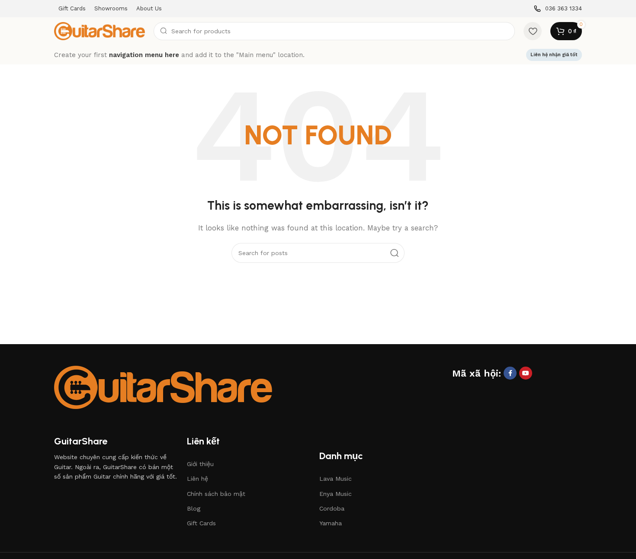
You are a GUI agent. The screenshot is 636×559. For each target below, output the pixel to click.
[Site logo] (99, 31)
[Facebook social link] (510, 373)
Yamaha (330, 523)
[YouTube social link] (525, 373)
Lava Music (335, 478)
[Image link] (163, 386)
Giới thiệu (200, 463)
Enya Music (335, 493)
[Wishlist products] (532, 31)
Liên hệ (197, 478)
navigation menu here (144, 55)
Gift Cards (201, 523)
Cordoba (331, 508)
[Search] (395, 253)
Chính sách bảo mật (216, 493)
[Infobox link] (558, 9)
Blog (193, 508)
